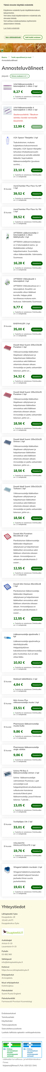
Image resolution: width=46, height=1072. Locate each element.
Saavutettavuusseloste (12, 1028)
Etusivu (4, 57)
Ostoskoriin (37, 92)
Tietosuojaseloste (9, 1025)
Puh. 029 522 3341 (28, 1065)
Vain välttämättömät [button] (13, 37)
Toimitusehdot (8, 1017)
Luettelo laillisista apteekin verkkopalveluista (21, 1032)
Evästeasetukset (9, 1013)
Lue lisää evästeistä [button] (11, 28)
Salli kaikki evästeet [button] (32, 37)
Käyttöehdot (7, 1021)
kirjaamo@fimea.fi (11, 1065)
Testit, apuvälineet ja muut (21, 57)
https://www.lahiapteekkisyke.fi (15, 970)
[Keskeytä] (2, 50)
